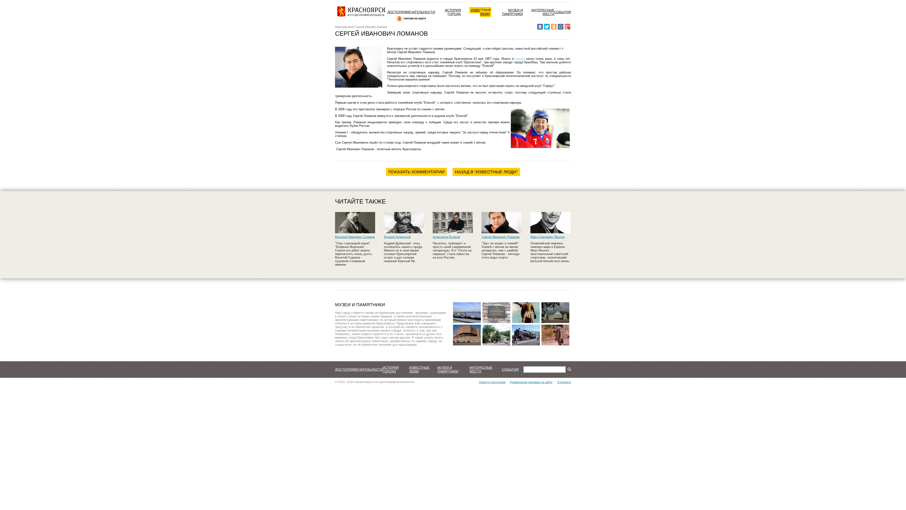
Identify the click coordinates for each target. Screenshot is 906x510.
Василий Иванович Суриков (355, 237)
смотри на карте (414, 18)
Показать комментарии (416, 172)
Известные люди (481, 12)
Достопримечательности (411, 12)
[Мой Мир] (560, 27)
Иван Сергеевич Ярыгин (547, 237)
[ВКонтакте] (540, 27)
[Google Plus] (567, 27)
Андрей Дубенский (397, 237)
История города (453, 12)
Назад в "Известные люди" (486, 172)
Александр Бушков (446, 237)
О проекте (564, 382)
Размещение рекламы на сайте (531, 382)
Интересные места (542, 12)
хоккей (519, 58)
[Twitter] (547, 27)
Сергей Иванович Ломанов (371, 26)
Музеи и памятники (512, 12)
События (562, 12)
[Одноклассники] (554, 27)
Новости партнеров (492, 382)
